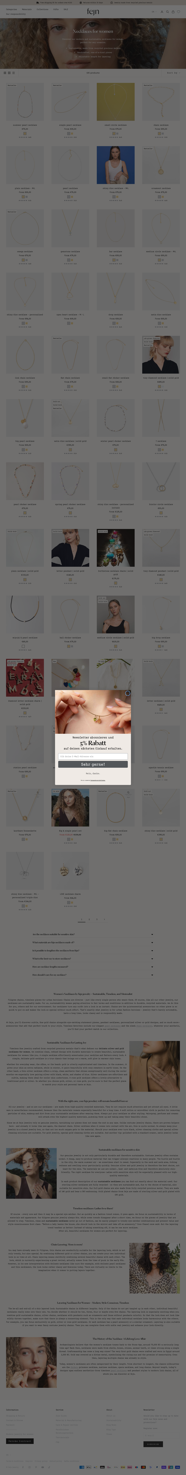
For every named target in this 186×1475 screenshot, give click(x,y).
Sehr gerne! (93, 764)
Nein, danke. (93, 773)
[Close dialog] (128, 693)
